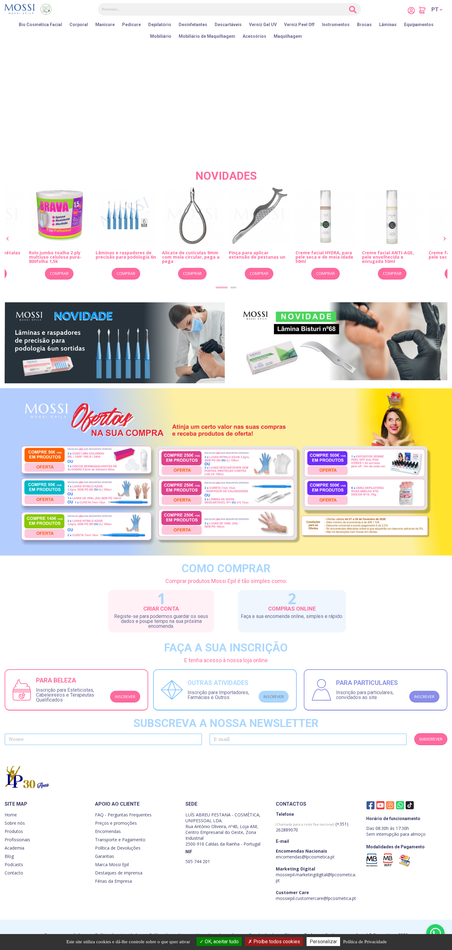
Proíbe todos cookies (276, 941)
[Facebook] (370, 805)
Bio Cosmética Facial (40, 24)
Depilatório (159, 24)
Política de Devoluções (118, 848)
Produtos (14, 831)
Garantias (104, 856)
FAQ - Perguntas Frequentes (123, 815)
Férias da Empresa (113, 881)
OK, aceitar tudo (221, 941)
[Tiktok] (410, 806)
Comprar (62, 273)
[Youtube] (380, 805)
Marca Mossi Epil (112, 864)
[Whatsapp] (400, 805)
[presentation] (8, 239)
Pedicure (131, 24)
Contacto (14, 873)
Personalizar (323, 941)
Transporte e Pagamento (120, 839)
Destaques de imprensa (118, 873)
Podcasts (14, 864)
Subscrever (430, 739)
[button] (436, 9)
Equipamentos (419, 24)
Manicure (105, 24)
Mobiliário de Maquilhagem (207, 36)
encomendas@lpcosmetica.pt (305, 857)
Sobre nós (15, 823)
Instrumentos (336, 24)
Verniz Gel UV (263, 24)
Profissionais (17, 839)
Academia (14, 848)
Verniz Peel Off (299, 24)
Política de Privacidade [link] (365, 941)
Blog (9, 856)
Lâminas (388, 24)
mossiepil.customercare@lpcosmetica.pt (316, 898)
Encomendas (108, 831)
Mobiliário (160, 36)
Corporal (78, 24)
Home (11, 815)
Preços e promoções (116, 823)
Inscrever (125, 696)
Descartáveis (228, 24)
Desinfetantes (193, 24)
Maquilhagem (288, 36)
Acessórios (254, 36)
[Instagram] (390, 805)
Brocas (364, 24)
